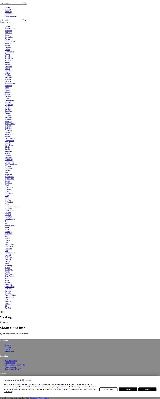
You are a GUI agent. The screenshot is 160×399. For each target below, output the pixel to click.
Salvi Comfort (10, 276)
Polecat (7, 261)
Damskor (8, 7)
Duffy (7, 196)
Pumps (7, 54)
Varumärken (9, 162)
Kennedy (8, 232)
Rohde (7, 272)
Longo (7, 240)
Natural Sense (10, 253)
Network (8, 255)
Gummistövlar (10, 41)
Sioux (7, 280)
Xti (6, 306)
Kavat (7, 230)
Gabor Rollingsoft (11, 206)
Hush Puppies (10, 219)
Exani (7, 198)
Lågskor (8, 48)
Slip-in (7, 62)
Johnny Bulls (9, 225)
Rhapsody (8, 266)
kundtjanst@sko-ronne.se (39, 398)
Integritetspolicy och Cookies (15, 365)
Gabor (7, 204)
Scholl (7, 278)
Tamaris (8, 293)
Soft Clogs (9, 285)
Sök (24, 3)
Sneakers (8, 64)
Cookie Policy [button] (51, 389)
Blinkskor (8, 130)
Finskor (7, 39)
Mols (6, 251)
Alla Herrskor (10, 84)
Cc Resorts (9, 187)
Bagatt (7, 172)
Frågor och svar (10, 16)
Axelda (7, 170)
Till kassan (4, 322)
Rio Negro (9, 270)
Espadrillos (9, 37)
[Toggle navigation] (1, 1)
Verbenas (8, 301)
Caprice (7, 185)
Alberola (8, 166)
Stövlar (7, 69)
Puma (7, 263)
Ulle (6, 299)
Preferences (108, 389)
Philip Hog (9, 259)
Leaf (6, 236)
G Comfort (9, 202)
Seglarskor (9, 60)
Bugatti (7, 181)
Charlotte (8, 189)
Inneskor (8, 43)
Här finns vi (9, 14)
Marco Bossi (9, 244)
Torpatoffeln (9, 297)
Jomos (7, 227)
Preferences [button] (8, 392)
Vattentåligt (9, 77)
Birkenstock (9, 177)
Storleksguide (10, 363)
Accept (147, 389)
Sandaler (8, 56)
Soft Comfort (9, 287)
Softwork (8, 289)
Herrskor (8, 10)
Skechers (8, 282)
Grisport (8, 213)
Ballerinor (8, 33)
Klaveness (8, 234)
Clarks (7, 191)
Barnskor (8, 12)
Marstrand (8, 249)
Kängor (7, 45)
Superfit (8, 291)
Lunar (7, 242)
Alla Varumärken (11, 164)
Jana (6, 223)
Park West (8, 257)
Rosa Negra (9, 274)
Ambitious (8, 168)
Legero (7, 238)
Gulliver (8, 215)
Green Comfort (10, 210)
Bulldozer (8, 183)
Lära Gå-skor (10, 139)
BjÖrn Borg (9, 179)
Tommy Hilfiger (11, 295)
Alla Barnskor (10, 124)
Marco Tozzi (9, 246)
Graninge (8, 208)
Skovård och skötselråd (13, 369)
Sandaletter (9, 58)
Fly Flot (8, 200)
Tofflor (7, 73)
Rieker (7, 268)
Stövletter (8, 71)
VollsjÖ (7, 304)
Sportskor (8, 67)
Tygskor (8, 75)
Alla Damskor (10, 29)
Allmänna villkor (11, 361)
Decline (128, 389)
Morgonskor (9, 52)
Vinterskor (8, 79)
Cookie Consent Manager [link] (12, 380)
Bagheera (8, 175)
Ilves (6, 221)
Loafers (7, 50)
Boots (7, 35)
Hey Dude (8, 217)
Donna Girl (9, 194)
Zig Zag (8, 308)
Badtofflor (8, 31)
